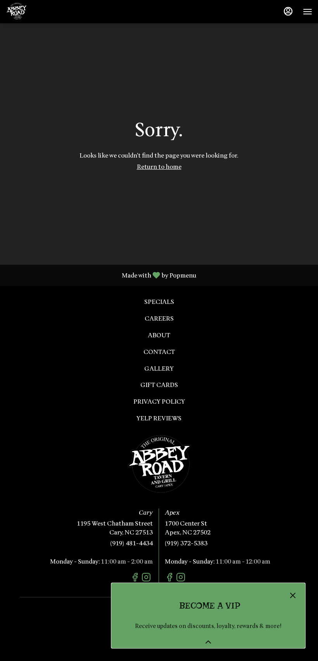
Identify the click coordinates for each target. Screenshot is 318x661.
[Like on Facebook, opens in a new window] (136, 579)
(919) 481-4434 (131, 543)
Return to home (159, 167)
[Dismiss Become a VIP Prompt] (292, 595)
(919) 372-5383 (186, 543)
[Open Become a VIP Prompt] (208, 642)
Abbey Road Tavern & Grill (159, 464)
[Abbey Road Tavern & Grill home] (41, 11)
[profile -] (288, 11)
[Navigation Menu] (307, 11)
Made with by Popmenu (101, 275)
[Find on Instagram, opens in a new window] (147, 579)
